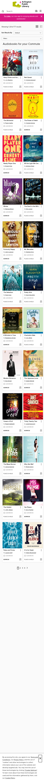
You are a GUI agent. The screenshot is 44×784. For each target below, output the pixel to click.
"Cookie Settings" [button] (31, 770)
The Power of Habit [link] (31, 120)
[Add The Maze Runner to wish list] (20, 473)
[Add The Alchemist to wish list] (20, 130)
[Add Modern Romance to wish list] (20, 387)
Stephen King (30, 252)
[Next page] (27, 568)
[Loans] (36, 11)
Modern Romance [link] (9, 378)
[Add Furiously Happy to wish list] (20, 259)
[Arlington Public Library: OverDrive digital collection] (22, 4)
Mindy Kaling (29, 467)
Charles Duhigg (30, 123)
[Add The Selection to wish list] (20, 301)
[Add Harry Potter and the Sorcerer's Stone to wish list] (20, 87)
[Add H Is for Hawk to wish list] (41, 559)
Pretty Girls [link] (28, 292)
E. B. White (29, 338)
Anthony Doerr (30, 166)
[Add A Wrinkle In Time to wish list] (20, 344)
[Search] (3, 11)
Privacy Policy (19, 760)
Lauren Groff (8, 553)
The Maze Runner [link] (9, 464)
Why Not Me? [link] (29, 464)
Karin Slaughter (30, 295)
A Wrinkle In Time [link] (9, 335)
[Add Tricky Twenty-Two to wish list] (41, 430)
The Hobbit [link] (7, 507)
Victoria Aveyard (30, 80)
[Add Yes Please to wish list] (41, 516)
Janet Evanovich (30, 424)
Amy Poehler (29, 510)
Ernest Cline (8, 166)
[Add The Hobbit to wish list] (20, 516)
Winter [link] (5, 206)
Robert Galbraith (10, 424)
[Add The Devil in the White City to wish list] (41, 216)
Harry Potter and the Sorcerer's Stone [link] (11, 77)
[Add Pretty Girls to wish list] (41, 301)
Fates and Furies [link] (9, 550)
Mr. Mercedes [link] (28, 249)
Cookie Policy (10, 778)
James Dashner (9, 467)
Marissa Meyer (9, 209)
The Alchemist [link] (8, 120)
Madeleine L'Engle (10, 338)
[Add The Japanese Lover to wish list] (41, 387)
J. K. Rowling (8, 80)
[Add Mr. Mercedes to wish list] (41, 259)
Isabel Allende (30, 381)
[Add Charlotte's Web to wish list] (41, 344)
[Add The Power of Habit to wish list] (41, 130)
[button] (37, 27)
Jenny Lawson (9, 252)
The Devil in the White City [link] (32, 206)
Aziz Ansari (8, 381)
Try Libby (7, 16)
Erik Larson (29, 209)
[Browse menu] (40, 11)
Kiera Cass (8, 295)
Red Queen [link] (28, 77)
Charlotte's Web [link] (29, 335)
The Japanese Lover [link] (31, 378)
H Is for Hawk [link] (29, 550)
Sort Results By (7, 33)
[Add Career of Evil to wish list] (20, 430)
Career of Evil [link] (8, 421)
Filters (5, 38)
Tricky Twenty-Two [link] (30, 421)
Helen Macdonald (31, 553)
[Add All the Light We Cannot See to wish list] (41, 173)
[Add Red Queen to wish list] (41, 87)
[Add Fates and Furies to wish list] (20, 559)
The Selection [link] (8, 292)
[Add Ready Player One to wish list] (20, 173)
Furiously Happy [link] (9, 249)
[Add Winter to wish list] (20, 216)
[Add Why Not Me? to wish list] (41, 473)
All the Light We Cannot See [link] (32, 163)
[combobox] (18, 11)
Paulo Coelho (9, 123)
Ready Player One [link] (9, 163)
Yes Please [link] (28, 507)
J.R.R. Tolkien (9, 510)
